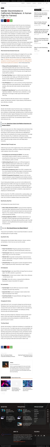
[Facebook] (44, 1)
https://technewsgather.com (15, 364)
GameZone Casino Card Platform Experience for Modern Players (5, 389)
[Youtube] (44, 436)
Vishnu (3, 17)
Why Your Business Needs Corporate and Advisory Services (8, 355)
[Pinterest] (8, 20)
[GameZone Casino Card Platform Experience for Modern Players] (5, 383)
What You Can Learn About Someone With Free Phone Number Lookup (40, 14)
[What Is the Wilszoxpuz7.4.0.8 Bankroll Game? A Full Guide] (3, 410)
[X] (48, 1)
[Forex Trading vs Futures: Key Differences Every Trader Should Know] (20, 424)
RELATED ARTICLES (6, 377)
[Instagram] (46, 1)
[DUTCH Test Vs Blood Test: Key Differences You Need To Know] (27, 383)
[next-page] (4, 393)
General (5, 6)
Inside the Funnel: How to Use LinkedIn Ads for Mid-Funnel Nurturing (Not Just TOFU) (41, 31)
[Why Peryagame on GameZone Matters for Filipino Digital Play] (16, 383)
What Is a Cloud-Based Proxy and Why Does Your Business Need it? (41, 40)
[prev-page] (2, 393)
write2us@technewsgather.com (19, 441)
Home (2, 6)
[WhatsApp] (11, 20)
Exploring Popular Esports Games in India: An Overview (25, 355)
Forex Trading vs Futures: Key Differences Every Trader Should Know (27, 424)
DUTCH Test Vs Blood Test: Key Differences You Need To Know (27, 389)
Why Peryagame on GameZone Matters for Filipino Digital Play (16, 389)
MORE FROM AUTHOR (15, 377)
